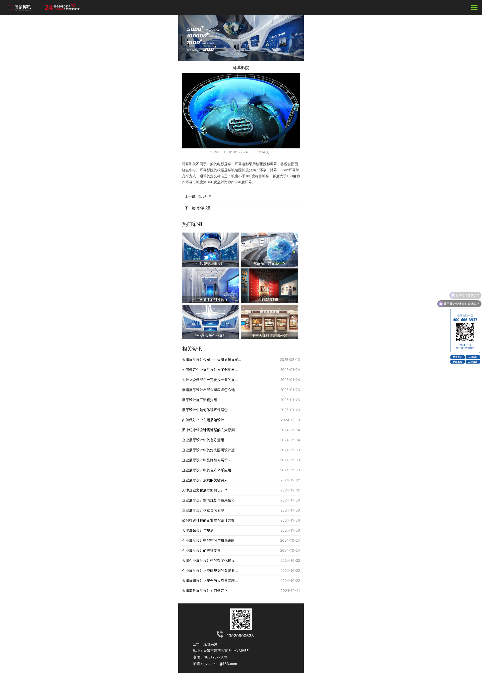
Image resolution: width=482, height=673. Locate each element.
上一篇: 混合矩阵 (198, 196)
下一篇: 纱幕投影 (198, 208)
